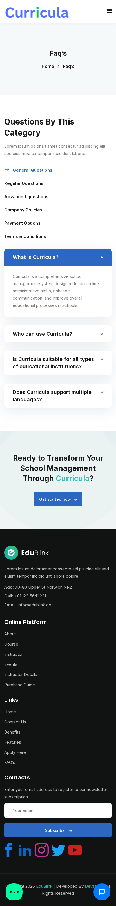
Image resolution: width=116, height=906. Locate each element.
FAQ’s (9, 762)
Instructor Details (20, 674)
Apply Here (15, 752)
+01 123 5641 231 (30, 596)
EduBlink (44, 886)
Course (11, 644)
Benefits (12, 732)
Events (10, 664)
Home (48, 66)
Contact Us (15, 722)
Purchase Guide (19, 684)
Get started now (55, 499)
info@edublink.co (34, 605)
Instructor (13, 654)
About (10, 634)
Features (12, 742)
